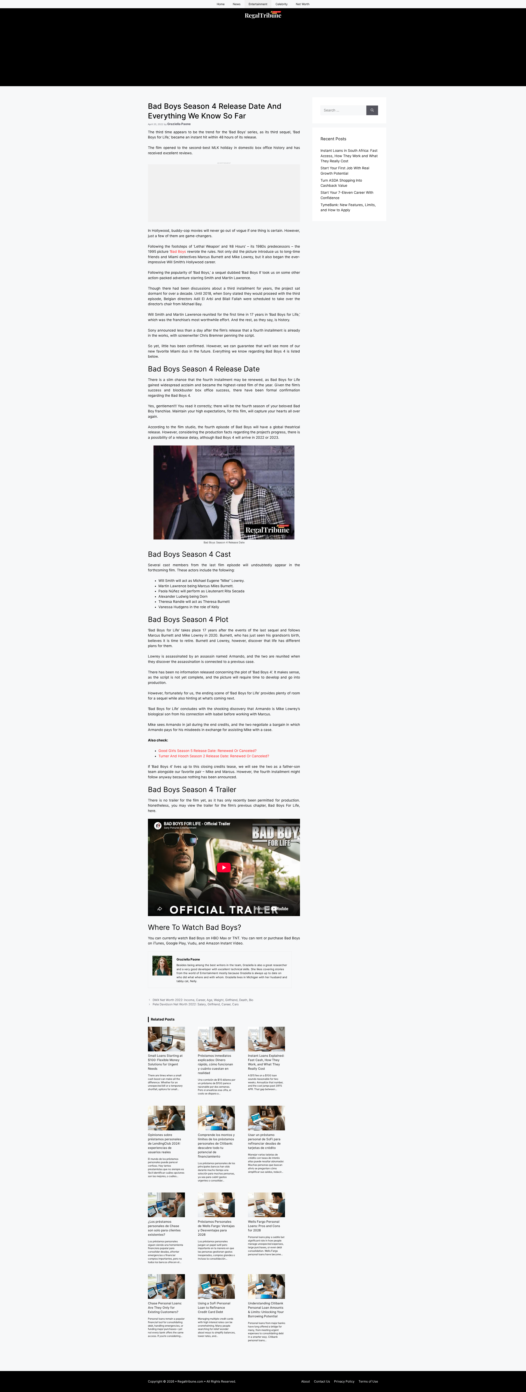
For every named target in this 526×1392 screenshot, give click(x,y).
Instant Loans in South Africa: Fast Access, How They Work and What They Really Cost (349, 155)
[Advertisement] (263, 57)
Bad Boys (178, 251)
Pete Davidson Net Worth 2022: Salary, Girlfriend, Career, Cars (196, 1004)
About (305, 1381)
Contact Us (322, 1381)
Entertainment (258, 4)
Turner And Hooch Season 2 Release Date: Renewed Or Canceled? (213, 756)
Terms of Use (368, 1381)
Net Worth (302, 4)
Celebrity (282, 4)
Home (221, 4)
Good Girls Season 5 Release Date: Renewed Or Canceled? (207, 751)
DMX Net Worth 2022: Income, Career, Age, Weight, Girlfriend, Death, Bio (203, 1000)
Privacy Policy (344, 1381)
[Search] (372, 110)
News (236, 4)
